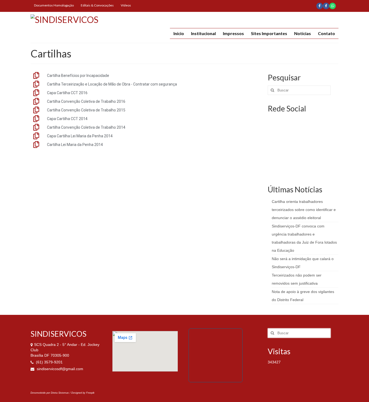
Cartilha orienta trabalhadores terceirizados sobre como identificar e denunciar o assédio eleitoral (304, 209)
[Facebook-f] (319, 6)
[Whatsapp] (332, 6)
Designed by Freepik (83, 392)
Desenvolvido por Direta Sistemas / (51, 392)
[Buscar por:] (299, 90)
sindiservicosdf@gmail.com (59, 369)
